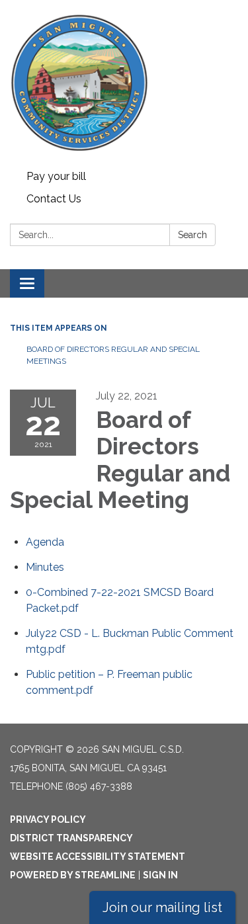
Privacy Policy (48, 819)
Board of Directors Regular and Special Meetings (113, 355)
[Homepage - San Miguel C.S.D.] (124, 82)
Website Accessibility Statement (97, 856)
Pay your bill (56, 176)
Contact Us (53, 198)
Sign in (160, 875)
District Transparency (71, 838)
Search (192, 235)
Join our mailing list (162, 907)
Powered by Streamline (73, 875)
